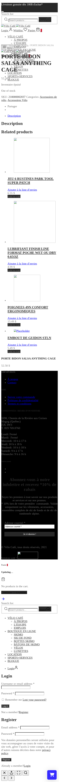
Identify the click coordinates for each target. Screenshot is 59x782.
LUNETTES (21, 69)
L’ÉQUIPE (20, 624)
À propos (13, 379)
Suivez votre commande (21, 397)
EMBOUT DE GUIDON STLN (29, 338)
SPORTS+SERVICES (20, 76)
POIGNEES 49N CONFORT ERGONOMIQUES (28, 309)
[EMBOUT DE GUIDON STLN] (22, 330)
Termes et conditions (19, 403)
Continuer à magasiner (14, 592)
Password (7, 693)
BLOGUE (13, 79)
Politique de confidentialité (23, 400)
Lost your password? (34, 699)
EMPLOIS (20, 627)
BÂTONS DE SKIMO (27, 644)
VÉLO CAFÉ (15, 36)
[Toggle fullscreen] (18, 773)
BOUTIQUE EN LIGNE (22, 631)
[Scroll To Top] (3, 599)
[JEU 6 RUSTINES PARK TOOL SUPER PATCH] (32, 171)
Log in (5, 706)
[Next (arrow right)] (11, 778)
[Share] (11, 773)
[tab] (33, 116)
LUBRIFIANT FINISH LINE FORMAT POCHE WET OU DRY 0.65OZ (32, 253)
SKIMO (18, 634)
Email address (10, 727)
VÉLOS (18, 647)
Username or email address (17, 683)
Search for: (7, 13)
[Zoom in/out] (25, 773)
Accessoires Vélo (17, 100)
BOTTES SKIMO (24, 641)
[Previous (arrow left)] (4, 778)
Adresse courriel (14, 522)
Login (27, 765)
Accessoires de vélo (18, 45)
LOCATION (15, 654)
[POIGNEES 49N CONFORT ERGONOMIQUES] (27, 300)
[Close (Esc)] (4, 773)
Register (23, 712)
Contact (12, 382)
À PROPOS (20, 39)
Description (14, 115)
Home (4, 45)
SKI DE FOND (22, 637)
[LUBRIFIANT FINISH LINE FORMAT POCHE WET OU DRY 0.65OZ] (35, 241)
